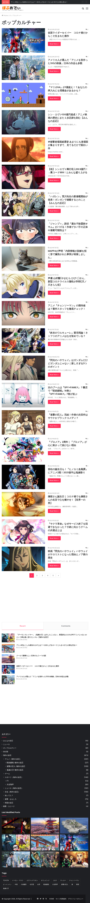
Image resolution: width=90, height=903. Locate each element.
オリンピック (45, 880)
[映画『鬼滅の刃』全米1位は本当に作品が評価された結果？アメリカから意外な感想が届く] (74, 859)
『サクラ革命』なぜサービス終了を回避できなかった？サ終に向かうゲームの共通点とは (68, 527)
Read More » (54, 44)
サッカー (63, 880)
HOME (51, 899)
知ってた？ (9, 795)
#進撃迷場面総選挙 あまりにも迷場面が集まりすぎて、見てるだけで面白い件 (68, 145)
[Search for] (83, 9)
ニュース (6, 744)
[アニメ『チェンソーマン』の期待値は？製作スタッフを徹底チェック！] (23, 313)
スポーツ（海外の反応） (14, 777)
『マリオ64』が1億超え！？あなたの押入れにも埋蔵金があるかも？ (67, 89)
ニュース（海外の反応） (14, 788)
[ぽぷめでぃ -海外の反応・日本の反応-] (13, 8)
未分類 (5, 752)
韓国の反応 (9, 803)
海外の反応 (7, 755)
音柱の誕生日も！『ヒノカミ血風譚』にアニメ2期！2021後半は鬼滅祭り (68, 471)
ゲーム (7, 774)
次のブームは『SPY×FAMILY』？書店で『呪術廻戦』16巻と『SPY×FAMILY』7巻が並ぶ (68, 391)
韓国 (77, 884)
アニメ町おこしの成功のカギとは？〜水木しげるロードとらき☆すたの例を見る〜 (46, 645)
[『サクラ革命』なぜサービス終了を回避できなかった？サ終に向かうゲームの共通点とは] (23, 531)
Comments (65, 626)
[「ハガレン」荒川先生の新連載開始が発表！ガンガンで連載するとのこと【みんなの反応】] (23, 204)
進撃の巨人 (64, 884)
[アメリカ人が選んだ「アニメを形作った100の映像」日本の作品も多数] (23, 67)
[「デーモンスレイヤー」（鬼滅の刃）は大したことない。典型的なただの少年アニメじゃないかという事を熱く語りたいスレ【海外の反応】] (8, 637)
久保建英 (23, 884)
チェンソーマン (74, 880)
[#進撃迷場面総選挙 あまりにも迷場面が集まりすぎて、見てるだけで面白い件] (23, 149)
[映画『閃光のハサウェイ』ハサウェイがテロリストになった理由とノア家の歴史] (23, 559)
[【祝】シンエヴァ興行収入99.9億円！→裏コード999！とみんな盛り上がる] (23, 177)
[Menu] (87, 9)
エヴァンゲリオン (32, 880)
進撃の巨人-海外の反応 (16, 766)
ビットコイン (7, 884)
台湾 (38, 884)
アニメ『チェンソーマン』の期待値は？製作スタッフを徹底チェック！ (66, 307)
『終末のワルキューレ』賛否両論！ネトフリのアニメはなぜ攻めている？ (68, 334)
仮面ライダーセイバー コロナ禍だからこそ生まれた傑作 (68, 34)
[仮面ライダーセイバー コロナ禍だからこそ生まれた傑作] (23, 40)
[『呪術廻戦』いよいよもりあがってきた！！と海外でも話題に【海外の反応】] (16, 826)
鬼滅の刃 (6, 888)
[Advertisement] (45, 599)
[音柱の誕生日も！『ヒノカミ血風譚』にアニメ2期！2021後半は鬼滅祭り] (23, 477)
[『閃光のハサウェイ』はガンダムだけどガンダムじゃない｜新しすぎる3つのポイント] (23, 368)
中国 (16, 884)
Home (5, 15)
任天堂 (32, 884)
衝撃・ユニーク (9, 806)
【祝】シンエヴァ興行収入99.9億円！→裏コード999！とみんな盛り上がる (68, 170)
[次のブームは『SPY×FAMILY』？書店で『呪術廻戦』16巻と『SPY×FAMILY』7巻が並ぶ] (23, 395)
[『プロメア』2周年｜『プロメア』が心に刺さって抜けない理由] (23, 449)
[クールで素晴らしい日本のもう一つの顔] (8, 658)
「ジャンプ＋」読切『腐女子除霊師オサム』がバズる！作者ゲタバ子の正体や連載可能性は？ (68, 227)
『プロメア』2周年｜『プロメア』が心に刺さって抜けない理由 (67, 443)
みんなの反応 (8, 741)
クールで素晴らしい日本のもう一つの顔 (24, 2)
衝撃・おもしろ (10, 799)
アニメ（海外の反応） (13, 759)
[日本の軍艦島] (74, 826)
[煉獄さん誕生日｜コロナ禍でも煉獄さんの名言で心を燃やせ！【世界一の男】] (23, 504)
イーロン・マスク (17, 880)
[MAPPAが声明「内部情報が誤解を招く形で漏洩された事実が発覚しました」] (23, 258)
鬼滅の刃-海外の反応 (15, 770)
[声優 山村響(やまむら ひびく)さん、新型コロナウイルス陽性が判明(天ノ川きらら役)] (23, 286)
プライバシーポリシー (75, 899)
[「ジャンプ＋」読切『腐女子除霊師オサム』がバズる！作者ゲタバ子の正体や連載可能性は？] (23, 231)
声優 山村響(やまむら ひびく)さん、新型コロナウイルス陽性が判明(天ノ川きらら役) (67, 281)
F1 (8, 781)
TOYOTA (6, 880)
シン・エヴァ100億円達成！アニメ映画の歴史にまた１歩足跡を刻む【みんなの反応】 (68, 118)
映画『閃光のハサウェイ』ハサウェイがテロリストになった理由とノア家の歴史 (68, 554)
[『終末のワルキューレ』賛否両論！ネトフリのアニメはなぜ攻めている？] (23, 340)
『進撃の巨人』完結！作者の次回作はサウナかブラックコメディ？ (68, 416)
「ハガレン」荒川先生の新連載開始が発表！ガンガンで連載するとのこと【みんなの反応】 (68, 200)
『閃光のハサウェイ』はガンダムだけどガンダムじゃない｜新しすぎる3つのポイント (68, 363)
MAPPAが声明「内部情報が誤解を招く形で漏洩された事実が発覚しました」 (67, 254)
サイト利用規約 (61, 899)
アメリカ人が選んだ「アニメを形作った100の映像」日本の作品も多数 (68, 61)
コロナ (55, 880)
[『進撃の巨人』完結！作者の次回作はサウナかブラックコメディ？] (23, 422)
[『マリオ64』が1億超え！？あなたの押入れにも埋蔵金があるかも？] (23, 95)
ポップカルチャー (9, 748)
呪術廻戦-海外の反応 (15, 762)
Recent (23, 626)
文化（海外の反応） (12, 792)
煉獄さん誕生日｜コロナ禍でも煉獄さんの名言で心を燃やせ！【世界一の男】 (68, 500)
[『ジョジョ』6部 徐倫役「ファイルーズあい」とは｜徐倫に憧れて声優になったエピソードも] (45, 859)
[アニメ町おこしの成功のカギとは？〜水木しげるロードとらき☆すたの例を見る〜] (8, 648)
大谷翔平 (10, 784)
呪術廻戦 (46, 884)
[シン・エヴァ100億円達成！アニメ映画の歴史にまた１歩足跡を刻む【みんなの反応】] (23, 122)
